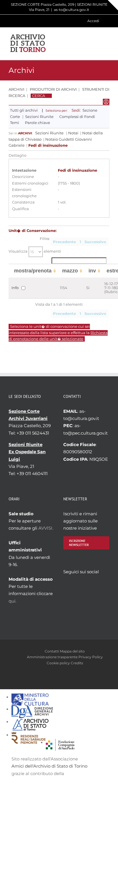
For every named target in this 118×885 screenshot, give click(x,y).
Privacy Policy (90, 657)
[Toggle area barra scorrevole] (113, 5)
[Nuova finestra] (60, 742)
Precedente (64, 242)
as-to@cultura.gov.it (71, 9)
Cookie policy (58, 663)
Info (15, 288)
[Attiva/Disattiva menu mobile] (107, 43)
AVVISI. (45, 528)
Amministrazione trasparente (52, 657)
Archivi (16, 89)
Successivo (95, 242)
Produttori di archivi (53, 89)
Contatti (52, 651)
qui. (12, 601)
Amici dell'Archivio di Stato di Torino (49, 766)
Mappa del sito (72, 651)
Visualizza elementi (35, 251)
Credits (77, 663)
